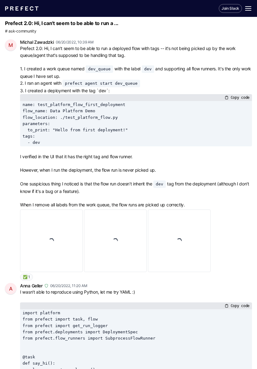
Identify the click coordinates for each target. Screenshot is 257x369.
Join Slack (230, 8)
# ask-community (20, 31)
